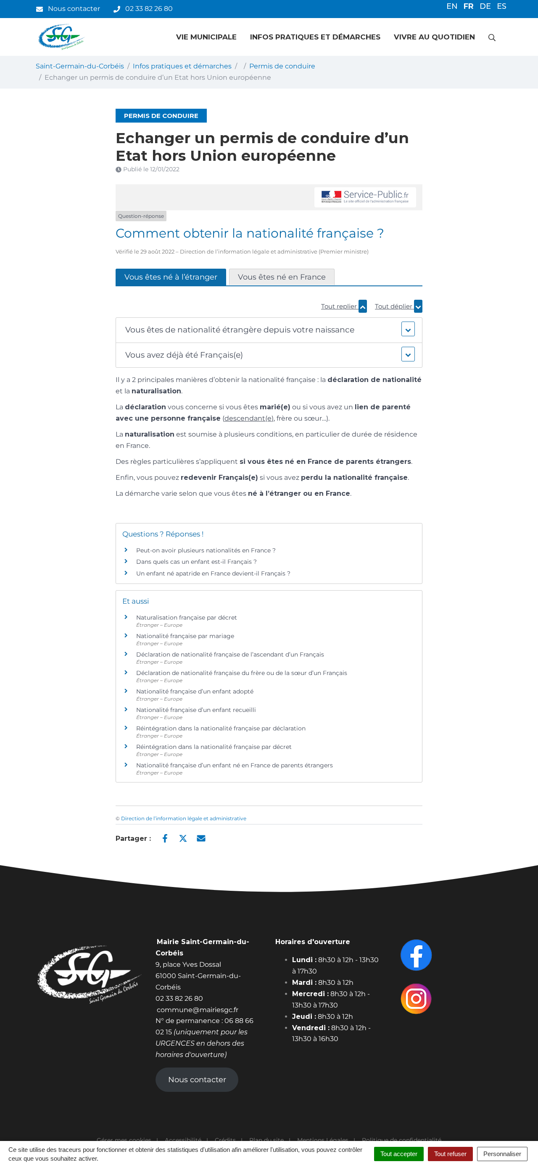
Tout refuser (450, 1153)
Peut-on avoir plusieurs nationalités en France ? (206, 550)
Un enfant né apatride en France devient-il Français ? (213, 573)
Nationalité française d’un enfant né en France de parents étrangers (234, 765)
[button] (269, 330)
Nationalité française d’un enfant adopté (194, 691)
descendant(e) (249, 418)
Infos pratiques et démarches (315, 37)
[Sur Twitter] (183, 838)
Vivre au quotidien (434, 37)
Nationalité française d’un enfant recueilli (196, 710)
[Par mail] (201, 838)
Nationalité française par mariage (185, 636)
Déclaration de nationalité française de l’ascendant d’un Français (230, 654)
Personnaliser (502, 1153)
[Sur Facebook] (165, 838)
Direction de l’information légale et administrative (183, 818)
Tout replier (340, 306)
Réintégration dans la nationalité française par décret (214, 747)
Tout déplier (394, 306)
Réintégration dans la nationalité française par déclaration (221, 728)
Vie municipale (206, 37)
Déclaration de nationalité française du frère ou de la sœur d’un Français (241, 673)
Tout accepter (398, 1153)
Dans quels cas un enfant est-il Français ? (196, 561)
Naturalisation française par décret (186, 617)
